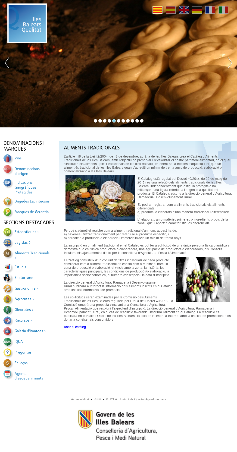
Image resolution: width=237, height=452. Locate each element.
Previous (7, 63)
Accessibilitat (80, 399)
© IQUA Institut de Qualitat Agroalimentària (136, 399)
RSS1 (97, 399)
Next (229, 63)
